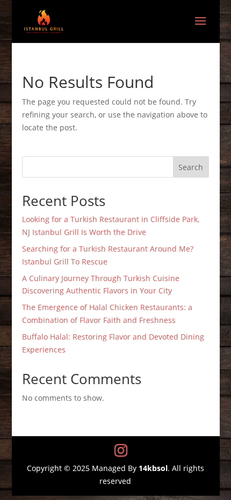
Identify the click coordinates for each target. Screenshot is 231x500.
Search (190, 167)
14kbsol (153, 468)
